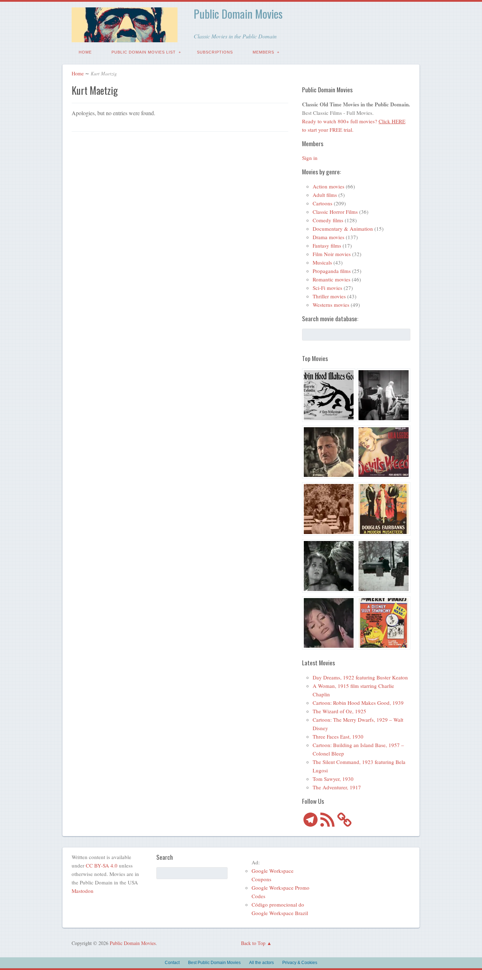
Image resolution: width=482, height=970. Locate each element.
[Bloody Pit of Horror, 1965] (329, 624)
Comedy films (328, 220)
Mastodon (83, 890)
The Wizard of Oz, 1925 (339, 711)
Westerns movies (331, 304)
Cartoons (322, 203)
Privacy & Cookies (299, 962)
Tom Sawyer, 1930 (333, 778)
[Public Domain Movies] (124, 37)
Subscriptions (215, 52)
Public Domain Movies (238, 13)
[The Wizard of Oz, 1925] (329, 453)
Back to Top (253, 943)
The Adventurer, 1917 (337, 787)
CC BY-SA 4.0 (102, 865)
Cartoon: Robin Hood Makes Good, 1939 (358, 702)
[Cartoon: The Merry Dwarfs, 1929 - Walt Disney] (383, 624)
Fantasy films (327, 245)
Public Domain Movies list (144, 52)
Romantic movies (331, 279)
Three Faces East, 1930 (338, 736)
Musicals (322, 262)
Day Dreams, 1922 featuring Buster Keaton (360, 677)
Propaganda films (332, 270)
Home (85, 52)
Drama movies (328, 237)
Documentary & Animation (343, 228)
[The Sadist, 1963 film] (329, 567)
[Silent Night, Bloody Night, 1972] (383, 567)
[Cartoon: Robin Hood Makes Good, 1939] (329, 396)
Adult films (325, 194)
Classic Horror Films (335, 211)
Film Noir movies (332, 253)
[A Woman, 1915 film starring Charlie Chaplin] (329, 510)
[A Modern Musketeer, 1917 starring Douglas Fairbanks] (383, 510)
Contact (172, 962)
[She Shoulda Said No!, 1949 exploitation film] (383, 453)
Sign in (310, 157)
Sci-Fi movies (327, 287)
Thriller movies (329, 296)
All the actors (261, 962)
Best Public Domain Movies (214, 962)
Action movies (328, 186)
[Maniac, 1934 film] (383, 396)
